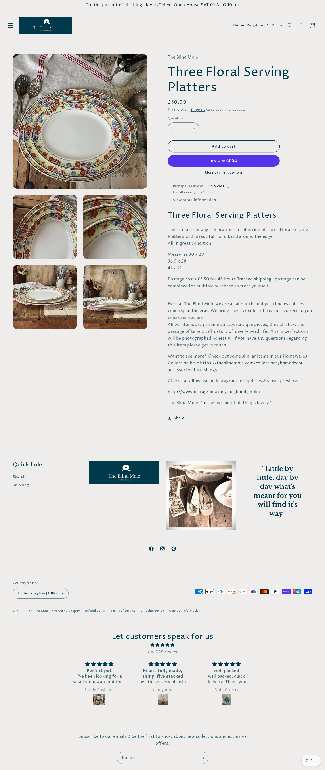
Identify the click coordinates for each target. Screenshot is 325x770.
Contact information (185, 611)
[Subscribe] (202, 758)
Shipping (198, 110)
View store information (194, 200)
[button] (10, 25)
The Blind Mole (37, 611)
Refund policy (95, 611)
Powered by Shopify (65, 611)
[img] (162, 644)
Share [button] (179, 418)
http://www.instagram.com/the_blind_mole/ (214, 392)
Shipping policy (152, 611)
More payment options (224, 173)
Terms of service (123, 611)
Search (19, 476)
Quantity (175, 118)
